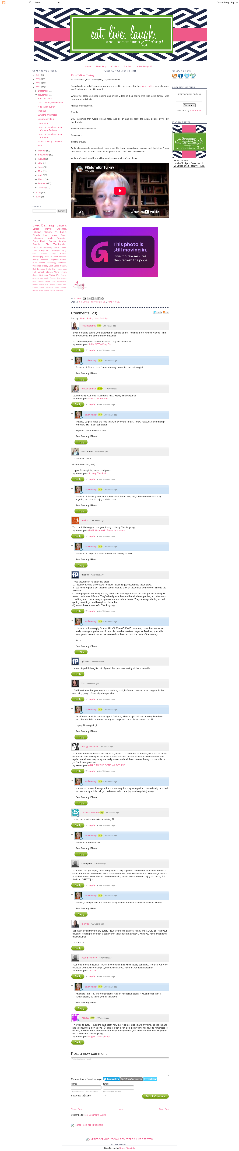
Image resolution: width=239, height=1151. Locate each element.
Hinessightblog (89, 388)
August (41, 159)
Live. (36, 225)
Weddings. (37, 266)
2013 (38, 79)
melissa (85, 520)
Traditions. (62, 263)
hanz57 (85, 1018)
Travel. (48, 228)
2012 (38, 83)
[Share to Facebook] (99, 298)
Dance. (48, 281)
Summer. (54, 256)
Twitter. (52, 275)
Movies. (64, 287)
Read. (47, 256)
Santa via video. (45, 98)
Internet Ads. (61, 284)
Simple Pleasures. (56, 290)
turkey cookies (147, 86)
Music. (55, 235)
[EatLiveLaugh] (189, 157)
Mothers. (48, 232)
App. (42, 278)
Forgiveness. (62, 281)
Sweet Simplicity (127, 1148)
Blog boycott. (62, 278)
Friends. (36, 235)
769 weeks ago (109, 326)
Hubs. (35, 263)
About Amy (101, 66)
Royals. (47, 290)
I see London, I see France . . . (52, 102)
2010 (38, 192)
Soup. (64, 235)
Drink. (54, 281)
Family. (43, 241)
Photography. (38, 256)
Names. (35, 290)
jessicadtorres (89, 325)
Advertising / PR (144, 66)
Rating (90, 318)
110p (100, 389)
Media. (57, 287)
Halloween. (38, 238)
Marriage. (56, 250)
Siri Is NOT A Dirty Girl (99, 344)
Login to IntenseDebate (111, 1079)
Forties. (63, 260)
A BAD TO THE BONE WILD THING (106, 765)
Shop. (52, 225)
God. (48, 250)
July (40, 163)
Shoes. (35, 275)
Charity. (63, 266)
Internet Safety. (39, 287)
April (40, 175)
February (42, 183)
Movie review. (60, 272)
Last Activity (101, 318)
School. (42, 263)
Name (74, 1083)
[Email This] (89, 298)
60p (99, 326)
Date (82, 318)
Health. (50, 238)
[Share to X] (96, 298)
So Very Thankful (97, 473)
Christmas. (62, 229)
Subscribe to (78, 1095)
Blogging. (37, 244)
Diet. (34, 269)
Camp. (42, 250)
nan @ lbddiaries (90, 746)
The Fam (128, 66)
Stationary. (43, 275)
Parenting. (62, 238)
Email (106, 1083)
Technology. (51, 263)
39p (101, 812)
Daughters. (54, 260)
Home (88, 66)
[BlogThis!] (92, 298)
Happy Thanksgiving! (99, 1036)
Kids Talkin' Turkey (46, 107)
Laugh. (36, 228)
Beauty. (36, 260)
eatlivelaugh (91, 360)
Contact (115, 66)
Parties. (63, 254)
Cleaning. (41, 281)
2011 (38, 87)
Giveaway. (48, 247)
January (42, 187)
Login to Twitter (150, 1079)
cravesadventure (90, 812)
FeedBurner (195, 110)
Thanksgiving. (60, 244)
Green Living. (48, 254)
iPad (58, 275)
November (43, 95)
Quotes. (52, 241)
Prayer (41, 290)
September (43, 155)
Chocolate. (44, 260)
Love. (46, 235)
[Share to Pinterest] (102, 298)
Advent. (64, 275)
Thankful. (42, 111)
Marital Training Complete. (50, 141)
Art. (56, 232)
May (40, 171)
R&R (40, 145)
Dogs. (35, 241)
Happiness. (62, 269)
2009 (38, 197)
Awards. (53, 278)
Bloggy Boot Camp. (50, 266)
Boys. (35, 281)
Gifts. (35, 254)
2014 (38, 75)
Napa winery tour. (46, 119)
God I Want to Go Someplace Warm (106, 530)
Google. (35, 284)
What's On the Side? (98, 398)
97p (100, 360)
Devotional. (37, 247)
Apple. (46, 278)
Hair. (54, 269)
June (40, 167)
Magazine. (49, 287)
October (42, 151)
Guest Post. (44, 284)
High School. (38, 272)
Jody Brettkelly (89, 957)
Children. (62, 225)
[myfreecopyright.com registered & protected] (119, 1139)
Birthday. (62, 241)
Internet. (49, 272)
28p (92, 1018)
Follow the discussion (166, 312)
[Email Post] (85, 298)
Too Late (92, 970)
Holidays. (37, 232)
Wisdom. (63, 256)
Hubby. (52, 284)
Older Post (164, 1109)
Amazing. (36, 278)
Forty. (48, 269)
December (43, 91)
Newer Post (76, 1109)
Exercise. (41, 269)
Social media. (60, 247)
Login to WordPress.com (131, 1079)
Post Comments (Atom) (95, 1115)
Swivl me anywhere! (47, 115)
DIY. (47, 244)
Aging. (64, 250)
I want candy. (44, 123)
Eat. (44, 225)
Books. (63, 232)
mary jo (85, 923)
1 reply (91, 350)
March (41, 179)
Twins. (35, 250)
